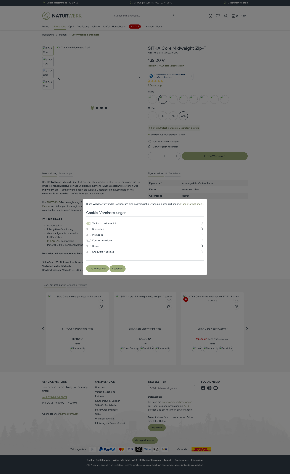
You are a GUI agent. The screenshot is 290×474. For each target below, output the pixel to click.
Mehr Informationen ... (192, 203)
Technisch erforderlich (104, 223)
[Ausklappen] (202, 223)
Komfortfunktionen (102, 240)
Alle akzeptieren (97, 268)
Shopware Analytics (103, 251)
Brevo (95, 246)
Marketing (97, 234)
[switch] (88, 229)
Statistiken (98, 229)
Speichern (117, 268)
